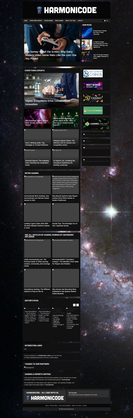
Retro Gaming (48, 20)
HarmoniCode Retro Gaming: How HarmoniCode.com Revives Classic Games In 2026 (37, 185)
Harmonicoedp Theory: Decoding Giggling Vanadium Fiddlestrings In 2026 (58, 321)
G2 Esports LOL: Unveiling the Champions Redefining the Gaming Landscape (64, 163)
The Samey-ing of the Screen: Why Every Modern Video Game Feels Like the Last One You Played (52, 43)
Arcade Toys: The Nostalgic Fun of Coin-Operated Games (65, 212)
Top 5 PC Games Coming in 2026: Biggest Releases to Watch (87, 56)
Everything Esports (36, 20)
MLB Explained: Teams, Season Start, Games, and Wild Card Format (36, 123)
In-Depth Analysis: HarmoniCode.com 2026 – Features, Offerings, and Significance (87, 44)
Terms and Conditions (65, 405)
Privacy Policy (54, 405)
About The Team (70, 20)
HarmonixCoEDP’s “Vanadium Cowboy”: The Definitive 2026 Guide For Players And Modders (65, 248)
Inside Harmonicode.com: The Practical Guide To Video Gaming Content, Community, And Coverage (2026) (37, 248)
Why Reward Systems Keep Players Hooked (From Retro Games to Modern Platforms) (65, 185)
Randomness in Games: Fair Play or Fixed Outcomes (87, 32)
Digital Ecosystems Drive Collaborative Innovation (51, 90)
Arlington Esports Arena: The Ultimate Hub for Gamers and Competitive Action (64, 143)
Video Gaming (59, 20)
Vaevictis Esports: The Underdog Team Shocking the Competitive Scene (37, 163)
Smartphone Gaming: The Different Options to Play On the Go (37, 278)
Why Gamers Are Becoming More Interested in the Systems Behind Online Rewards (65, 278)
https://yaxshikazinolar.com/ (34, 357)
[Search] (107, 20)
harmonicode (66, 379)
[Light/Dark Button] (103, 20)
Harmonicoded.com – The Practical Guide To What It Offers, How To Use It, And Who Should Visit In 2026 (31, 317)
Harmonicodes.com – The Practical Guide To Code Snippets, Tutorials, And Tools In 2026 (45, 316)
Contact (80, 20)
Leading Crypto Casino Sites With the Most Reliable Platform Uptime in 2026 (37, 212)
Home (25, 20)
